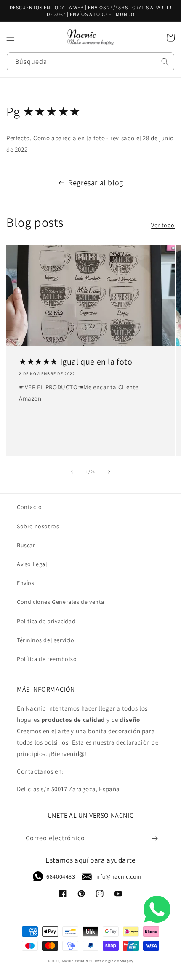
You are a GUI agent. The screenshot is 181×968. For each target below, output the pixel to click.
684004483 (60, 876)
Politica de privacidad (46, 621)
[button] (10, 37)
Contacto (29, 507)
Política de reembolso (47, 659)
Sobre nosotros (38, 526)
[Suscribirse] (154, 838)
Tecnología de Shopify (113, 960)
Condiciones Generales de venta (60, 602)
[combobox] (90, 61)
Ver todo (163, 225)
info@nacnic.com (118, 876)
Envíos (26, 583)
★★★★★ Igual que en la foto (76, 361)
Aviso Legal (32, 564)
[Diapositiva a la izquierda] (72, 471)
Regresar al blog (95, 182)
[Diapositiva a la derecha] (109, 471)
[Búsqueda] (165, 61)
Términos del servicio (46, 640)
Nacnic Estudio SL (77, 960)
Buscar (26, 545)
